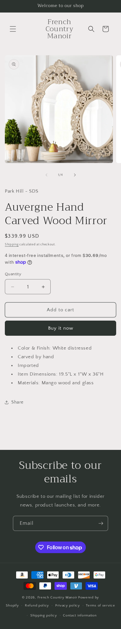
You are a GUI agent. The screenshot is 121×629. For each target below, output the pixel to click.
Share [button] (17, 402)
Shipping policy (43, 615)
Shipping (12, 244)
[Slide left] (46, 175)
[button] (13, 29)
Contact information (79, 615)
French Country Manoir (57, 597)
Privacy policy (67, 605)
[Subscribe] (101, 523)
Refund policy (37, 605)
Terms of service (100, 605)
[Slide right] (75, 175)
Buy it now (60, 328)
